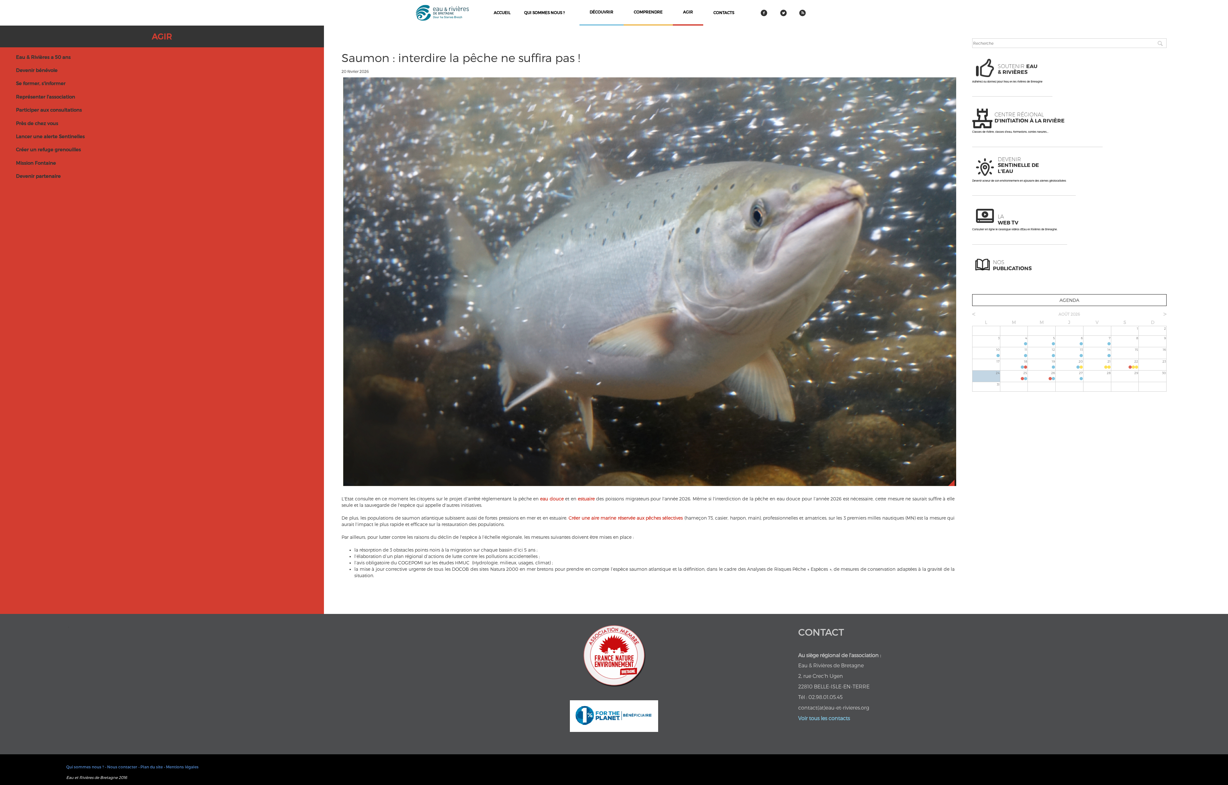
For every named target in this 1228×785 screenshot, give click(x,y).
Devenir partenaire (38, 176)
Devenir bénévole (37, 70)
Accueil (502, 12)
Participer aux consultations (49, 110)
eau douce (552, 498)
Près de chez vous (37, 123)
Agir (162, 36)
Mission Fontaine (36, 163)
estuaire (586, 498)
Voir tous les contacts (824, 718)
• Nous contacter (121, 767)
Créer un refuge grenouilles (48, 149)
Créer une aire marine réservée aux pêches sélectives (626, 518)
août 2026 (1069, 314)
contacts (723, 12)
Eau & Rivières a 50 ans (43, 57)
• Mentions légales (181, 767)
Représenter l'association (45, 96)
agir (688, 12)
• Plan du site (150, 767)
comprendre (648, 12)
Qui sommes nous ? (544, 12)
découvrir (601, 12)
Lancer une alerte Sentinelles (50, 136)
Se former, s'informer (41, 83)
